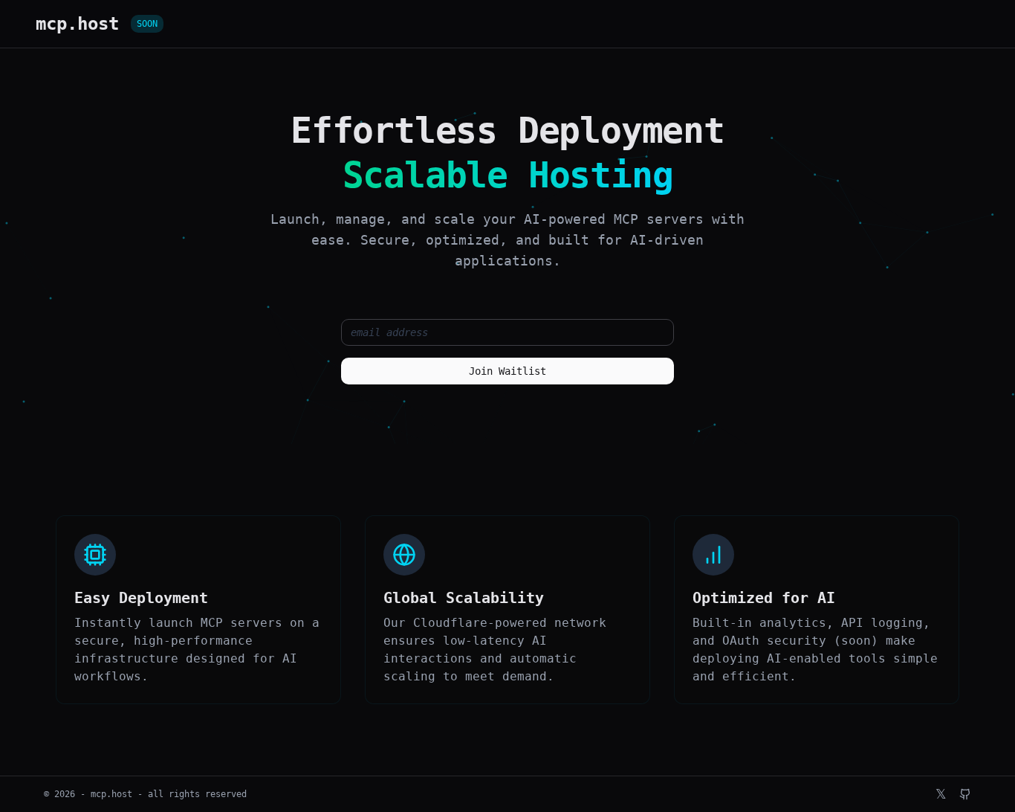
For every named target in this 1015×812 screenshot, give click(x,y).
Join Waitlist (507, 371)
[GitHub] (965, 794)
